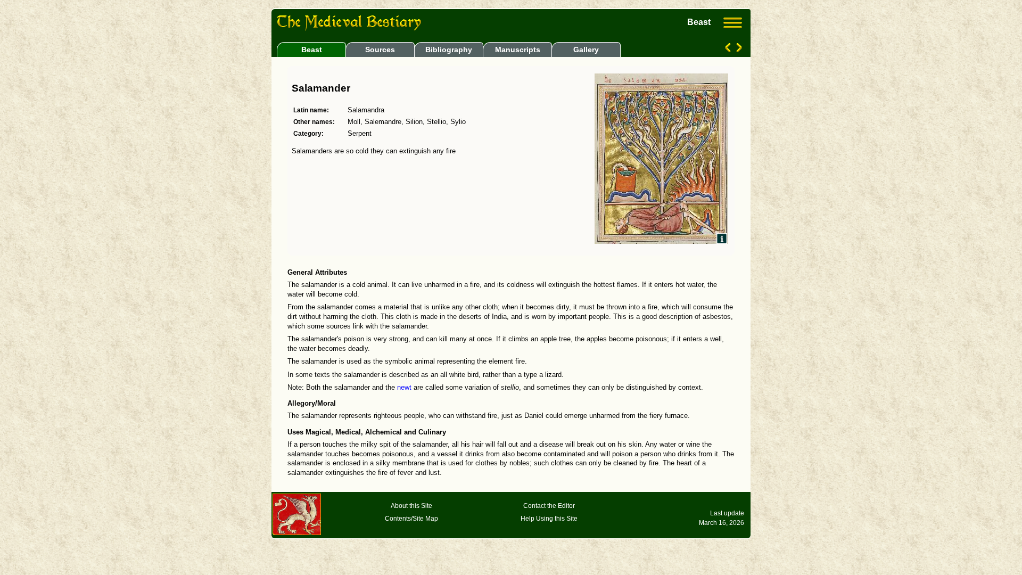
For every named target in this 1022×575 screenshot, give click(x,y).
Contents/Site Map (411, 518)
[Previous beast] (728, 49)
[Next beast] (738, 49)
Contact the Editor (549, 506)
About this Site (411, 506)
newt (404, 387)
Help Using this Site (549, 518)
